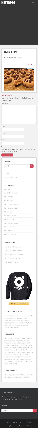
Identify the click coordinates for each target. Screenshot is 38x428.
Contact (29, 422)
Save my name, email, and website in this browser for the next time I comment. (18, 150)
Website (4, 140)
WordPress (30, 426)
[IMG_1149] (19, 79)
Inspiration (10, 212)
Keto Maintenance (13, 223)
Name (4, 126)
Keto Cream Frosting (11, 262)
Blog (8, 189)
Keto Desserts (11, 215)
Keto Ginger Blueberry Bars (13, 247)
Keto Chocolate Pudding (12, 258)
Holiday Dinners (12, 208)
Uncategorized (11, 234)
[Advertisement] (19, 25)
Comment (4, 104)
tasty (20, 57)
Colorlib (18, 426)
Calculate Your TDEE (10, 177)
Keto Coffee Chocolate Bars (13, 251)
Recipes (9, 231)
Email (3, 133)
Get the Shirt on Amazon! (19, 303)
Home (7, 422)
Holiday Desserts (12, 204)
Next (29, 64)
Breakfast (10, 197)
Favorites (10, 200)
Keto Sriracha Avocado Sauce (13, 254)
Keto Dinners (11, 219)
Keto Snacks (11, 227)
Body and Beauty (12, 193)
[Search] (32, 166)
